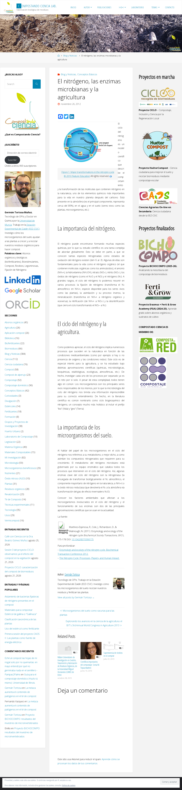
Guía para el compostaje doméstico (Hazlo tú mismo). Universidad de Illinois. (21, 678)
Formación (10, 416)
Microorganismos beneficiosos (20, 468)
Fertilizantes (11, 411)
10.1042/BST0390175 (83, 539)
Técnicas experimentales (17, 504)
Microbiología (11, 462)
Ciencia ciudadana (14, 364)
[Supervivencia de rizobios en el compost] (114, 645)
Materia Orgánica (13, 447)
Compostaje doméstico (16, 385)
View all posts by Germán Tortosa (76, 597)
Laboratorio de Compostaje (19, 436)
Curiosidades (11, 395)
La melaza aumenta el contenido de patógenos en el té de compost (20, 692)
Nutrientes (10, 473)
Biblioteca (10, 338)
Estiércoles (10, 406)
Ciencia (8, 359)
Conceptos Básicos (87, 74)
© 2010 (68, 176)
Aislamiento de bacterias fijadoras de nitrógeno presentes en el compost (22, 600)
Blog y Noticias (70, 55)
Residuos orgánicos (15, 489)
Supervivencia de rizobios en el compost (113, 654)
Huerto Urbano (12, 431)
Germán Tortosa (13, 687)
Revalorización (12, 494)
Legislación (10, 441)
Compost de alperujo (15, 374)
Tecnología (10, 510)
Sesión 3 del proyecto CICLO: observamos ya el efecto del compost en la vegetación (19, 554)
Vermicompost (12, 520)
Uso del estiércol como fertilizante (22, 628)
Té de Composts (13, 499)
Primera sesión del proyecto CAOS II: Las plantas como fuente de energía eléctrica (22, 638)
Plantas (8, 483)
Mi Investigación (13, 457)
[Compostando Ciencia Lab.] (9, 7)
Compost (9, 369)
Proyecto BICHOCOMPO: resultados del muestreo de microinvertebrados (21, 719)
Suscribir (12, 160)
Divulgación (10, 401)
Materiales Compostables (18, 452)
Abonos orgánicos (14, 322)
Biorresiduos (11, 348)
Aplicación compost (14, 332)
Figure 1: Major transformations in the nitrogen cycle (87, 172)
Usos (7, 515)
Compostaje (11, 380)
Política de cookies (68, 785)
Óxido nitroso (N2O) (15, 478)
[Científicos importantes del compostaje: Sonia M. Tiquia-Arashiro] (90, 650)
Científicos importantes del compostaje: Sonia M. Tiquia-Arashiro (90, 664)
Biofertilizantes (12, 343)
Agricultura (10, 327)
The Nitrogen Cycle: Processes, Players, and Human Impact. (89, 558)
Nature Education (81, 176)
